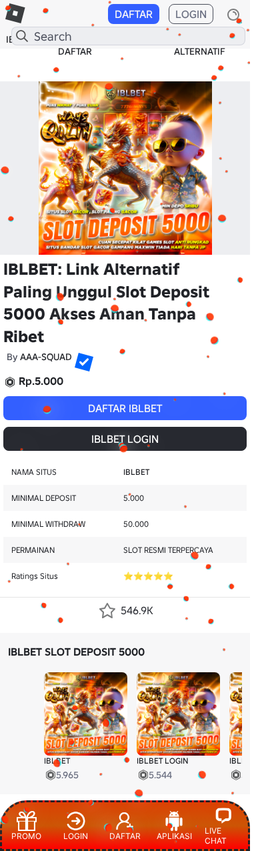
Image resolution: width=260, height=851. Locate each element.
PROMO (26, 836)
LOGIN (191, 14)
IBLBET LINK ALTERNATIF (200, 45)
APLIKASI (174, 836)
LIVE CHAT (216, 836)
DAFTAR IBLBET (125, 408)
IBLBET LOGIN (125, 439)
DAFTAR (134, 14)
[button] (79, 357)
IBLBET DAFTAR (75, 45)
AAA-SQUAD (46, 357)
